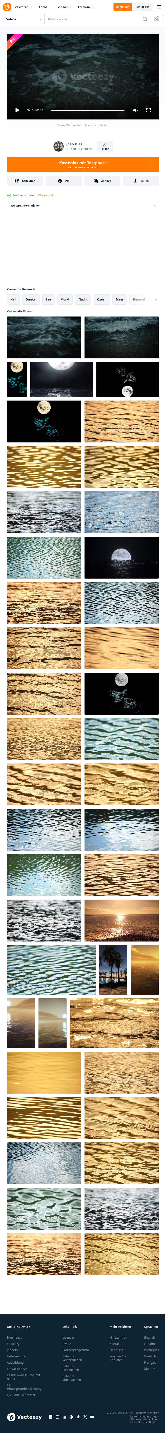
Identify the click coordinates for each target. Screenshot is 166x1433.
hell (13, 298)
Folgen (105, 149)
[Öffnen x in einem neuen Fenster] (85, 1417)
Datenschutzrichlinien (142, 1421)
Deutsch (147, 1354)
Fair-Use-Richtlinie (140, 1424)
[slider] (88, 110)
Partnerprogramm (75, 1348)
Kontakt (115, 1342)
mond (65, 298)
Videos (63, 7)
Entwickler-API (17, 1367)
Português (148, 1348)
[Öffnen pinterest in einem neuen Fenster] (71, 1417)
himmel (139, 298)
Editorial (84, 7)
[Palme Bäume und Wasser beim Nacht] (113, 968)
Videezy (12, 1348)
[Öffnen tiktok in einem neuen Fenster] (78, 1417)
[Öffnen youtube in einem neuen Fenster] (92, 1417)
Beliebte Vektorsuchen (72, 1356)
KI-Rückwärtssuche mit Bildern (23, 1375)
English (146, 1335)
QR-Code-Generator (21, 1393)
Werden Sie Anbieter (118, 1356)
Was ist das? (45, 195)
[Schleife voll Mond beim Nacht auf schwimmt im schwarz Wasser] (122, 556)
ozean (101, 298)
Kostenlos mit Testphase (83, 164)
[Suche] (145, 19)
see (48, 298)
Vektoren (22, 7)
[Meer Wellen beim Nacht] (44, 336)
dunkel (31, 298)
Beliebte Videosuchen (71, 1376)
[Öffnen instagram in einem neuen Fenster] (57, 1417)
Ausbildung (15, 1360)
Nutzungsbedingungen (141, 1418)
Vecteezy (13, 1342)
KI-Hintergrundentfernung (24, 1385)
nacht (83, 298)
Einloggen (143, 7)
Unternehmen (17, 1354)
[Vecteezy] (7, 7)
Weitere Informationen (25, 204)
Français (147, 1360)
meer (119, 298)
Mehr (145, 1366)
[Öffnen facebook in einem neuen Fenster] (50, 1417)
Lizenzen (68, 1335)
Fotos (43, 7)
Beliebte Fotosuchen (70, 1366)
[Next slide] (149, 298)
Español (146, 1342)
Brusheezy (14, 1335)
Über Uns (116, 1348)
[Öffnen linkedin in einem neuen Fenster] (64, 1417)
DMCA (66, 1342)
